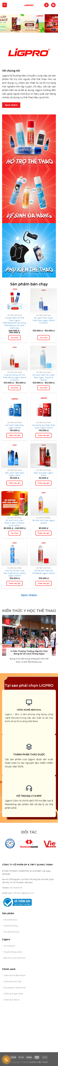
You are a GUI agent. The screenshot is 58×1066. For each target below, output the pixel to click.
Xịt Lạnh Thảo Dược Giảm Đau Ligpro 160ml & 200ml (44, 320)
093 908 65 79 (16, 888)
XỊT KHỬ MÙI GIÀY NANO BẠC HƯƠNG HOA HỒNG (14, 522)
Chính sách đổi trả (12, 1000)
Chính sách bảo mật (13, 981)
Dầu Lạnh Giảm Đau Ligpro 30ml (14, 474)
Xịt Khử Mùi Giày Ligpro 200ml (43, 521)
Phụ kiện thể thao (11, 932)
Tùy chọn (14, 338)
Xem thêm (29, 595)
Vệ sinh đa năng (11, 926)
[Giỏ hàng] (53, 5)
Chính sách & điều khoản (14, 975)
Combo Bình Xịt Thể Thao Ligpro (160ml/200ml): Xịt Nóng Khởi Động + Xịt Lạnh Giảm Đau (14, 323)
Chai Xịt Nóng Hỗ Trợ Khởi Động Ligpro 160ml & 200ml (14, 377)
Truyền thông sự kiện (13, 952)
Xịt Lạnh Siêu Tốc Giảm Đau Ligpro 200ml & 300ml (44, 377)
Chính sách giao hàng (13, 993)
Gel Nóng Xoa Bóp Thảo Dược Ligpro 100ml (43, 426)
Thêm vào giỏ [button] (14, 435)
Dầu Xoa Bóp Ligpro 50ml (43, 474)
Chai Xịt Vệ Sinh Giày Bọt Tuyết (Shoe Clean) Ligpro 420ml (14, 573)
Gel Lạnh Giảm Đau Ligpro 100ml (14, 426)
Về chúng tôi (9, 946)
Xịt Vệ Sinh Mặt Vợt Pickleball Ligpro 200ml (43, 571)
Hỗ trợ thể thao (10, 920)
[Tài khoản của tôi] (46, 5)
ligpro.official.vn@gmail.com (21, 893)
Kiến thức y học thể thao (14, 958)
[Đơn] (4, 5)
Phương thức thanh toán (15, 987)
